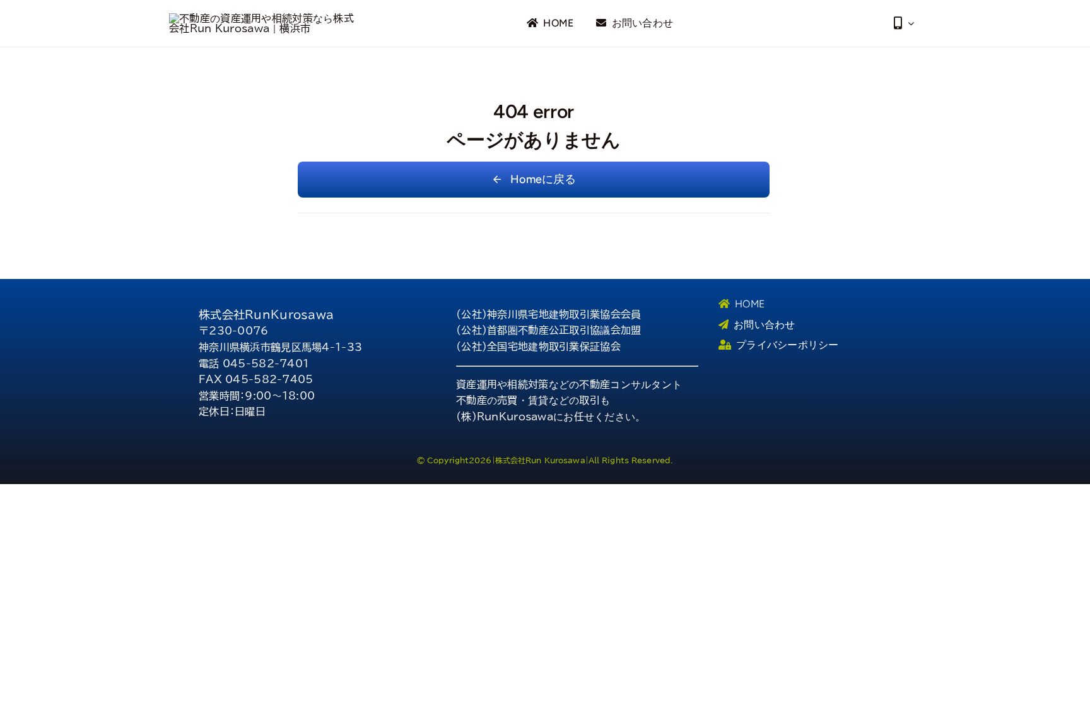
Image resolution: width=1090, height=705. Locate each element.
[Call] (904, 23)
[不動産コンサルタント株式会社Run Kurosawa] (263, 18)
